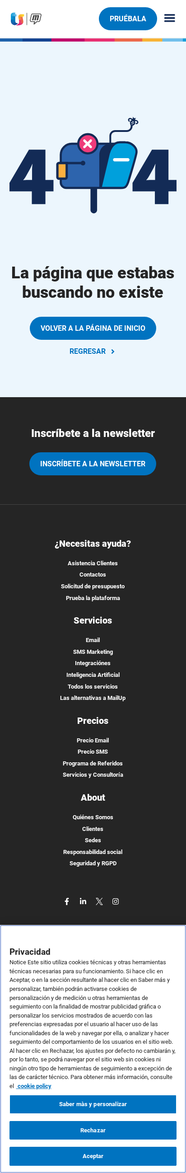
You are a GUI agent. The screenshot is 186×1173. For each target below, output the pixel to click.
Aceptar (93, 1156)
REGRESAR (88, 351)
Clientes (92, 829)
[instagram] (115, 900)
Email (93, 640)
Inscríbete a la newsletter (92, 464)
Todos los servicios (93, 686)
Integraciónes (93, 663)
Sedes (93, 840)
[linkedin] (83, 900)
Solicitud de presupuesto (93, 586)
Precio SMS (93, 751)
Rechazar (93, 1130)
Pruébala (128, 18)
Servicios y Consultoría (93, 774)
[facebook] (67, 900)
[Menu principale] (166, 19)
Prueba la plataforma (93, 598)
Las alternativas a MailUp (93, 697)
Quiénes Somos (93, 817)
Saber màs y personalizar (93, 1104)
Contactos (92, 574)
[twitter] (100, 900)
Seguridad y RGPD (93, 863)
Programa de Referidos (93, 763)
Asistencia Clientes (93, 563)
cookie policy (33, 1086)
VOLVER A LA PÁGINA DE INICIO (93, 328)
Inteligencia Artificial (93, 674)
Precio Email (93, 740)
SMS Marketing (93, 651)
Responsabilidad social (92, 852)
